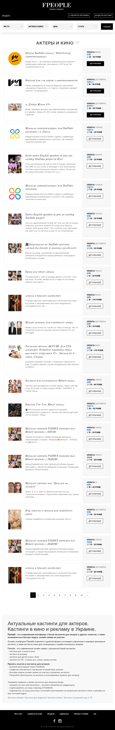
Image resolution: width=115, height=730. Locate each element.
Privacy (77, 714)
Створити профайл (79, 15)
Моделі (6, 15)
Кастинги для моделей (35, 697)
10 (81, 595)
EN (95, 714)
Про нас (18, 714)
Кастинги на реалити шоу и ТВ (78, 697)
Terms (85, 714)
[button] (13, 26)
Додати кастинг (103, 15)
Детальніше (95, 63)
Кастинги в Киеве (15, 697)
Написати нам (35, 714)
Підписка (64, 714)
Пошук (107, 26)
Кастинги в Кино (55, 697)
